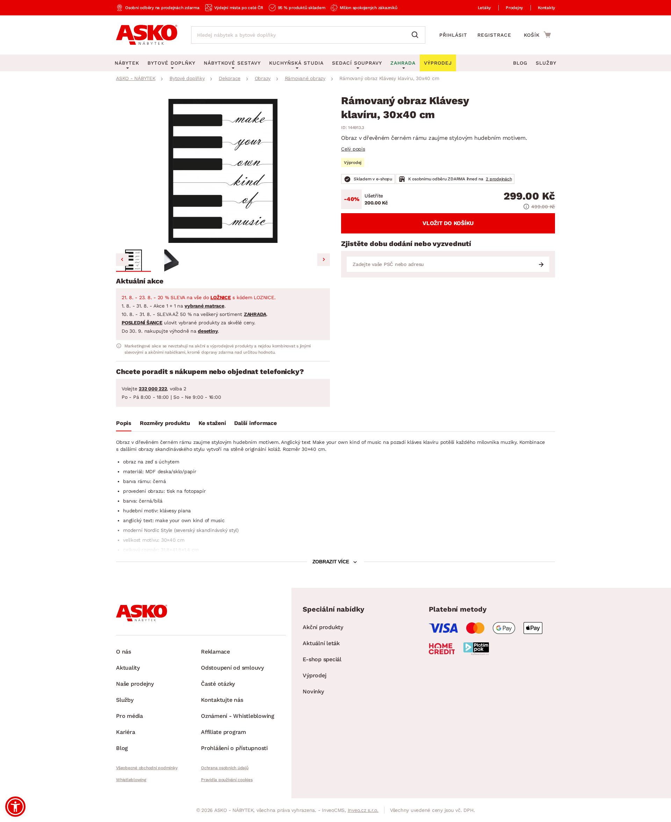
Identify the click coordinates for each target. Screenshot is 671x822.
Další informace (255, 423)
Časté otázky (218, 683)
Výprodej (314, 675)
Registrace (494, 35)
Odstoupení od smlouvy (232, 667)
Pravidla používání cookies (227, 779)
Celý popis (353, 149)
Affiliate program (223, 732)
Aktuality (128, 667)
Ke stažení (212, 423)
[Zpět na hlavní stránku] (146, 35)
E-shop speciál (322, 659)
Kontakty (546, 7)
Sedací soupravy (357, 63)
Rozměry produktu (165, 423)
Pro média (129, 716)
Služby (546, 63)
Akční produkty (323, 627)
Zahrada (403, 63)
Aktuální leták (321, 643)
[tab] (123, 424)
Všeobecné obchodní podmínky (146, 767)
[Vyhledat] (416, 35)
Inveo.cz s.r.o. (363, 810)
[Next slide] (323, 259)
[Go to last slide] (122, 259)
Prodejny (514, 7)
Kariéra (125, 732)
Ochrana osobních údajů (224, 767)
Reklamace (215, 651)
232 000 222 (153, 388)
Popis (123, 423)
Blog (520, 63)
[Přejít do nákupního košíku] (537, 34)
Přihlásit (453, 35)
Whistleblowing (131, 779)
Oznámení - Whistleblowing (237, 716)
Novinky (313, 691)
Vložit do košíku (448, 223)
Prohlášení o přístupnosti (234, 748)
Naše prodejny (135, 683)
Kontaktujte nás (222, 700)
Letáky (484, 7)
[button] (133, 261)
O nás (123, 651)
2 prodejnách (499, 178)
